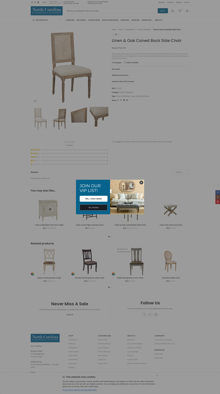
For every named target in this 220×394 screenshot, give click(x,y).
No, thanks (94, 207)
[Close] (141, 182)
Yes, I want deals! (93, 199)
